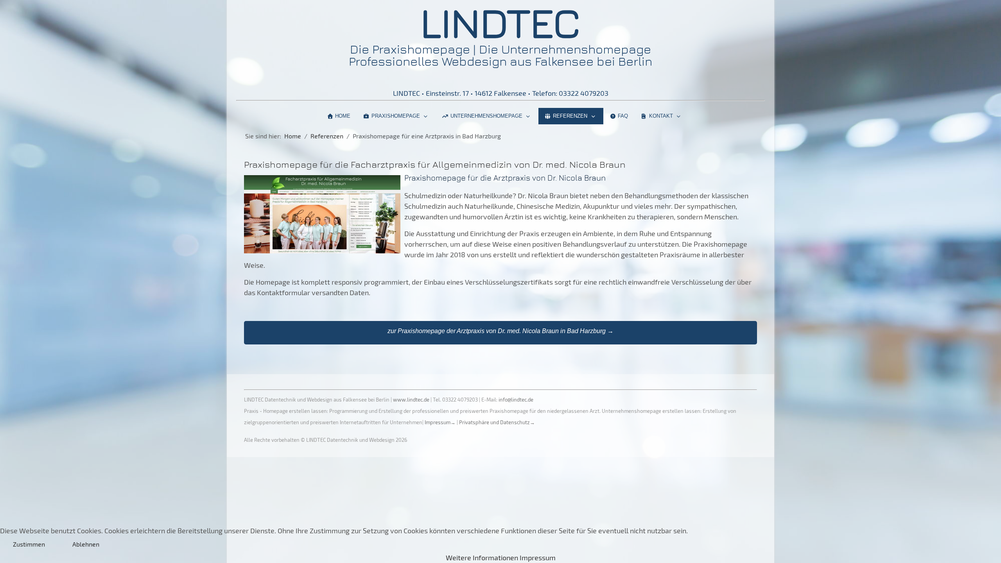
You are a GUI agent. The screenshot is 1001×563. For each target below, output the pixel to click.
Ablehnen (85, 544)
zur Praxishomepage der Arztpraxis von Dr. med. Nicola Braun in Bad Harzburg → (500, 331)
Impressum (538, 557)
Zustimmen (29, 544)
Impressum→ (440, 422)
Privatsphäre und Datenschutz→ (497, 422)
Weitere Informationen (482, 557)
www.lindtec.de (411, 399)
